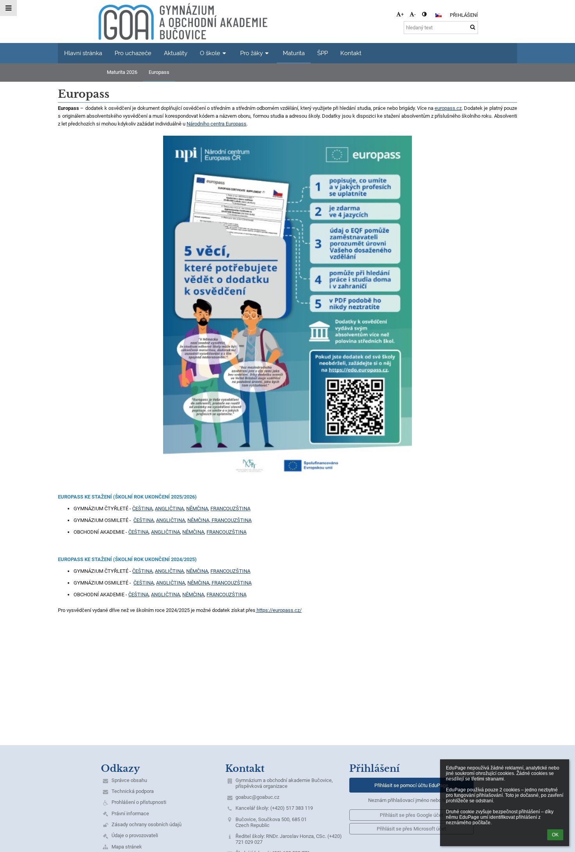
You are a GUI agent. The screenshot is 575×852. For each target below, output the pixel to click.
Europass (159, 72)
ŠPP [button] (322, 53)
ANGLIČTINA (169, 508)
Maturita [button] (294, 53)
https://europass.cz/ (278, 610)
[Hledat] (472, 27)
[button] (424, 14)
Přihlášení (464, 15)
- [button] (415, 14)
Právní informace (130, 813)
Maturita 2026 (122, 72)
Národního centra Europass (216, 124)
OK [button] (555, 835)
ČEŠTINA (142, 508)
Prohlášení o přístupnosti (138, 802)
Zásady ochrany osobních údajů (146, 824)
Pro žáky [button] (251, 53)
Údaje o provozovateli (134, 835)
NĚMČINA (197, 508)
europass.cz (448, 108)
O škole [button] (210, 53)
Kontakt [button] (350, 53)
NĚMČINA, (199, 520)
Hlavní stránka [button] (83, 53)
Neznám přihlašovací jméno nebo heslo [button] (411, 800)
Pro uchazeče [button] (133, 53)
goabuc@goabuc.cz (257, 797)
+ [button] (402, 14)
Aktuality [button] (175, 53)
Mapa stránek (126, 847)
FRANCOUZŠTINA (230, 508)
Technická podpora (132, 791)
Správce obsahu (129, 780)
